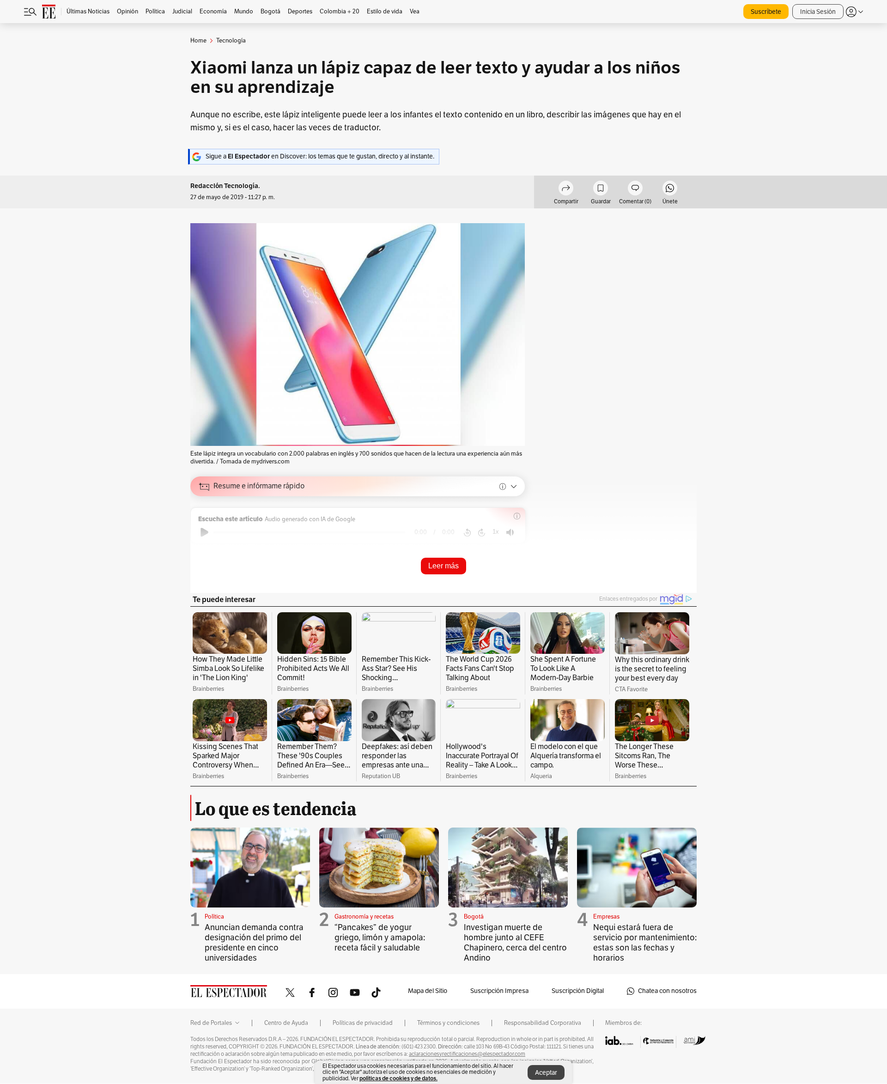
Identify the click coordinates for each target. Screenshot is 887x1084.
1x (495, 531)
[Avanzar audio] (481, 532)
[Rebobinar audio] (467, 532)
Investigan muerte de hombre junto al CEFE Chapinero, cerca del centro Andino (515, 942)
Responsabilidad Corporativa (542, 1023)
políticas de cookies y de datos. (398, 1078)
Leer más (443, 566)
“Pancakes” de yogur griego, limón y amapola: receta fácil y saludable (379, 937)
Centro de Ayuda (286, 1023)
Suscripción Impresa (499, 991)
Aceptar (546, 1073)
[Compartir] (566, 189)
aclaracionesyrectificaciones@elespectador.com (467, 1054)
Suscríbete (766, 12)
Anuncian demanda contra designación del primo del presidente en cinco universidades (254, 942)
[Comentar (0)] (635, 189)
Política (214, 916)
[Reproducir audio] (204, 532)
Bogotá (474, 916)
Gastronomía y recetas (364, 916)
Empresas (606, 916)
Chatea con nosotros (667, 991)
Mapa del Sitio (427, 991)
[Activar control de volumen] (510, 532)
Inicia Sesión (818, 12)
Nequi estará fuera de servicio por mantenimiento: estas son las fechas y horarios (645, 942)
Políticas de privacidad (363, 1023)
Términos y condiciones (448, 1023)
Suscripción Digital (578, 991)
